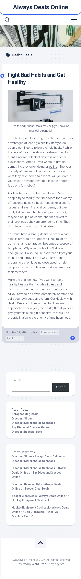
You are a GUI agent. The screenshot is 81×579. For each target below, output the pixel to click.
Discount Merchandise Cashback (33, 422)
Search (16, 380)
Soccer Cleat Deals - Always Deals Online (38, 495)
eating (53, 166)
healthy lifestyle (18, 284)
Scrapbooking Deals (25, 414)
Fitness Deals (49, 332)
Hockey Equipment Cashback (31, 500)
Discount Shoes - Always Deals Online (36, 456)
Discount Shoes (22, 418)
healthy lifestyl (49, 143)
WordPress (39, 564)
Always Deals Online (40, 7)
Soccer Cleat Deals (37, 488)
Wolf (35, 332)
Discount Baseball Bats (27, 431)
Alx (62, 564)
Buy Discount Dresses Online (30, 427)
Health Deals (15, 338)
